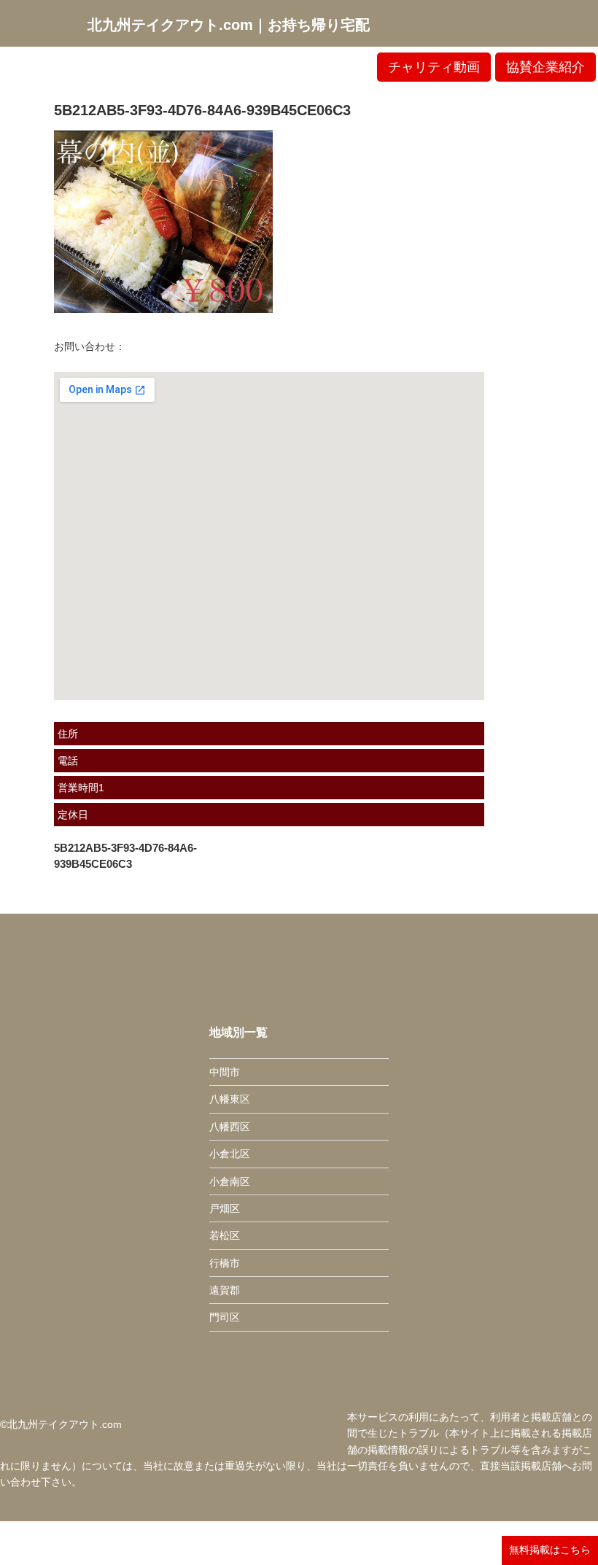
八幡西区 (229, 1127)
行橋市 (224, 1263)
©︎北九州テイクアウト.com (61, 1424)
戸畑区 (224, 1208)
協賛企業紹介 (545, 67)
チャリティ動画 (434, 67)
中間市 (224, 1072)
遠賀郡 (224, 1290)
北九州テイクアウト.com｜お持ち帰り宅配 (229, 25)
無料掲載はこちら (550, 1550)
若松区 (224, 1235)
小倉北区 (229, 1154)
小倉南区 (229, 1181)
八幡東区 (229, 1099)
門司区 (224, 1317)
